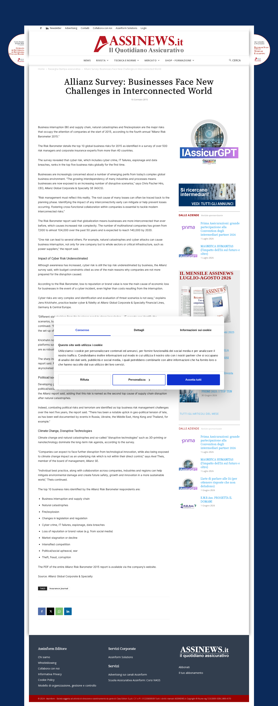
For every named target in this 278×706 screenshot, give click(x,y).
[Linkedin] (47, 28)
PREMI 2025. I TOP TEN (217, 391)
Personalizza (136, 379)
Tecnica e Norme (125, 60)
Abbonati (184, 667)
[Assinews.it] (139, 43)
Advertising (71, 28)
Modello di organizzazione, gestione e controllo (67, 685)
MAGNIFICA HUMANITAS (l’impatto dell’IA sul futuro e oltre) (220, 250)
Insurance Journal (59, 588)
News (87, 60)
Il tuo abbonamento (191, 673)
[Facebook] (41, 28)
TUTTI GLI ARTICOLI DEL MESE (199, 413)
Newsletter (55, 28)
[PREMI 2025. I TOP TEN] (189, 395)
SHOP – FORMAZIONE (178, 60)
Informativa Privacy (50, 674)
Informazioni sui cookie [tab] (195, 330)
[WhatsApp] (59, 611)
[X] (50, 611)
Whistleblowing (47, 663)
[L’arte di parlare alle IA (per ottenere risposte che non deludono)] (188, 483)
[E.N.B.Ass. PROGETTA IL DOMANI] (188, 502)
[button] (233, 60)
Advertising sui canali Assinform (127, 674)
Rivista (101, 60)
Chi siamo (44, 657)
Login (144, 28)
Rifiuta (84, 379)
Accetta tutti (193, 379)
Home (41, 69)
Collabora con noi (102, 28)
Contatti (85, 28)
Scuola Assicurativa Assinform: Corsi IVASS (134, 680)
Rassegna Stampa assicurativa (64, 69)
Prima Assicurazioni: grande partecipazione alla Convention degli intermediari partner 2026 (220, 228)
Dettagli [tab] (139, 330)
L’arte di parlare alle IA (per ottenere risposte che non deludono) (219, 482)
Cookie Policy (46, 680)
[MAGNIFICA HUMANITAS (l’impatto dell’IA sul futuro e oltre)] (188, 250)
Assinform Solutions (126, 28)
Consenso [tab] (82, 330)
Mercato (150, 60)
